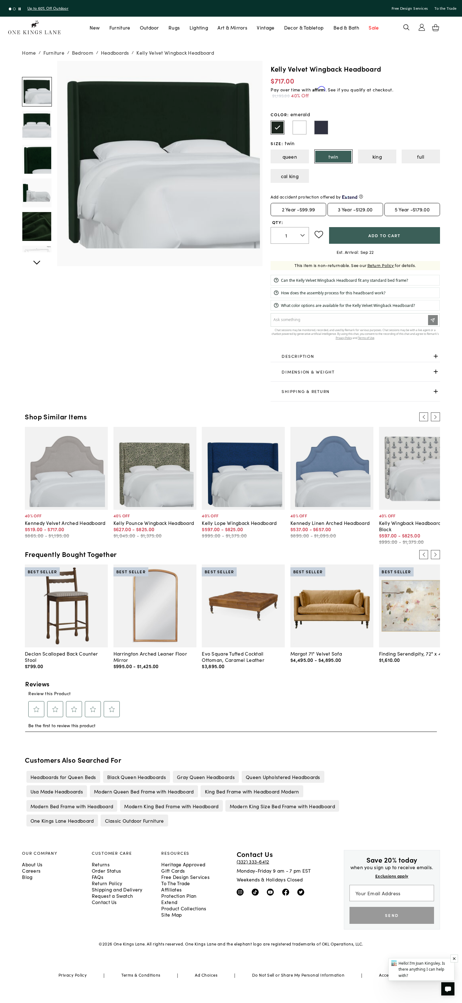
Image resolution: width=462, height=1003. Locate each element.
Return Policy (380, 265)
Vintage (265, 27)
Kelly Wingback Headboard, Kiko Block (416, 525)
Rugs (174, 27)
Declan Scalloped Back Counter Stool (61, 656)
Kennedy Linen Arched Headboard (330, 522)
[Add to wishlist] (319, 235)
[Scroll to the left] (423, 416)
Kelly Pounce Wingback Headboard (153, 522)
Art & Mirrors (232, 27)
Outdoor (149, 27)
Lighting (199, 27)
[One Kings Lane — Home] (34, 27)
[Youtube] (272, 892)
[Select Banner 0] (10, 9)
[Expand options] (436, 356)
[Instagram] (241, 892)
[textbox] (290, 235)
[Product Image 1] (37, 125)
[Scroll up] (37, 259)
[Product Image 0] (37, 91)
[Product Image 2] (37, 159)
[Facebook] (287, 892)
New (95, 27)
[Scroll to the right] (435, 416)
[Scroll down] (37, 68)
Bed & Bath (346, 27)
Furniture (119, 27)
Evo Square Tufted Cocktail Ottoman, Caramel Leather (233, 656)
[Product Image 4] (37, 226)
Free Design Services (410, 8)
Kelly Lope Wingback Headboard (239, 522)
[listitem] (63, 777)
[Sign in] (421, 27)
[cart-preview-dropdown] (435, 27)
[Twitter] (302, 892)
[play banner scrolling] (19, 9)
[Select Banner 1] (14, 9)
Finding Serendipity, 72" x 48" (412, 653)
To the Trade (445, 8)
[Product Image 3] (37, 193)
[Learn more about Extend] (361, 196)
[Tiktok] (256, 892)
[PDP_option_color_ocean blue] (321, 127)
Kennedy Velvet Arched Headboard (65, 522)
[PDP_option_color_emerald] (277, 127)
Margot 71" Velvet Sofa (316, 653)
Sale (374, 27)
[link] (355, 356)
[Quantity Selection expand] (303, 235)
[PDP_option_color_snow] (299, 127)
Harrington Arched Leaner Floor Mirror (150, 656)
